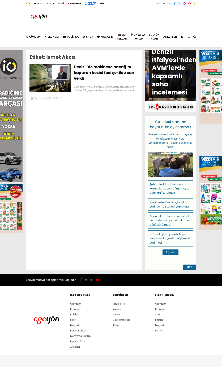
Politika (73, 36)
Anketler (170, 36)
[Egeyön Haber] (39, 23)
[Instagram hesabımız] (184, 3)
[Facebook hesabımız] (175, 3)
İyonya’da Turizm (138, 36)
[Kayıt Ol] (182, 37)
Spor (89, 36)
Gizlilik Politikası (121, 320)
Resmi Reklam (122, 36)
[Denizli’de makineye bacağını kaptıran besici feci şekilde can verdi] (50, 91)
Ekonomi (53, 36)
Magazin (107, 36)
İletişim (117, 325)
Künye (116, 314)
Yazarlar (117, 309)
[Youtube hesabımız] (189, 3)
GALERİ (36, 3)
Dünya (159, 330)
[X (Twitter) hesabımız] (179, 3)
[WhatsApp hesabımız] (195, 3)
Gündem (34, 36)
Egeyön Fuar (154, 36)
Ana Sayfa (119, 303)
